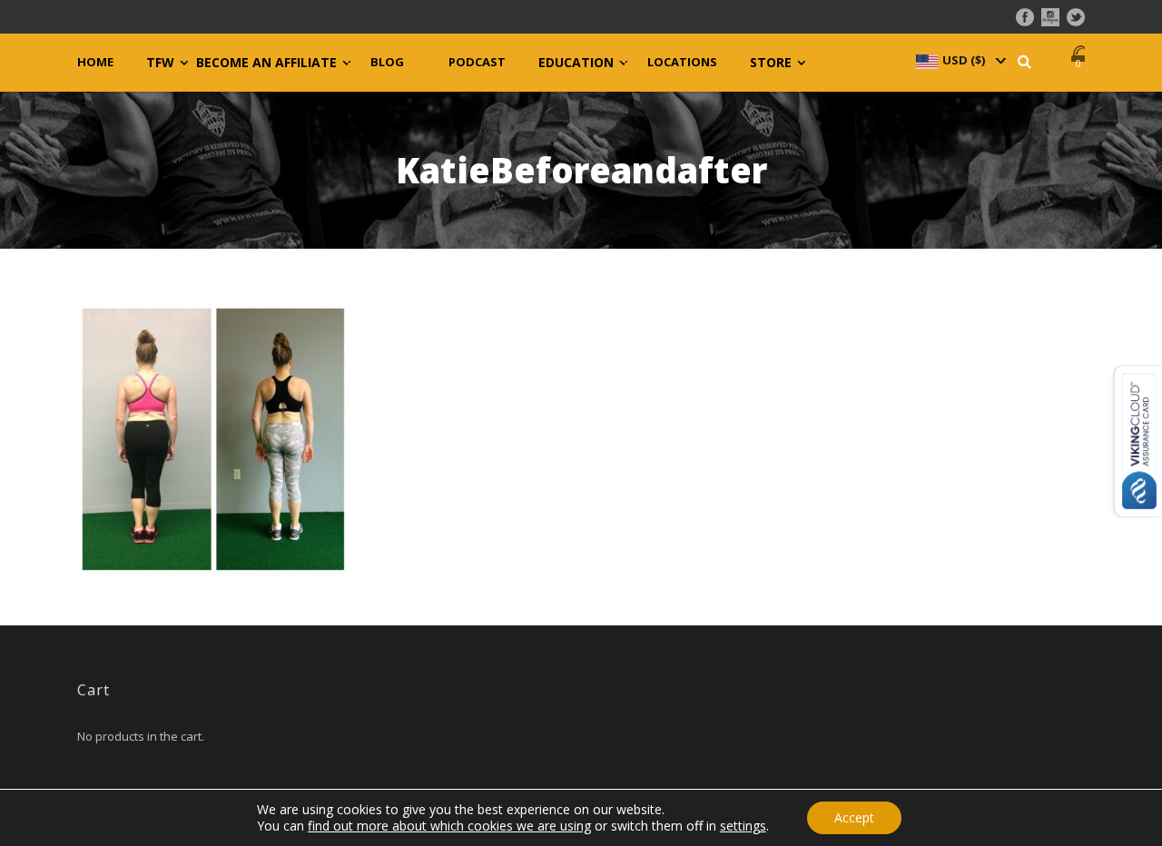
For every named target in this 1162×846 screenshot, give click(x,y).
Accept (854, 817)
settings (743, 826)
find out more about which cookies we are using (449, 825)
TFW (160, 62)
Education (576, 62)
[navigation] (959, 60)
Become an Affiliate (266, 62)
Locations (682, 62)
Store (771, 62)
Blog (387, 62)
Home (95, 62)
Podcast (477, 62)
